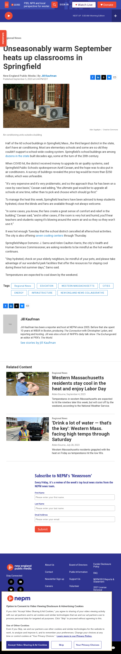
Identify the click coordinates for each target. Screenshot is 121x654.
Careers (49, 586)
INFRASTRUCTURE (42, 293)
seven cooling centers (49, 235)
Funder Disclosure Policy (102, 565)
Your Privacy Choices (87, 645)
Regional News (12, 38)
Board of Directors (78, 565)
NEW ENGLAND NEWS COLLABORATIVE (82, 293)
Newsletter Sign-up (54, 579)
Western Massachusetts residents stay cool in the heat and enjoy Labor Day (79, 383)
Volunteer (74, 586)
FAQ (95, 573)
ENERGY (19, 293)
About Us (49, 565)
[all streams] (116, 15)
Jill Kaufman (49, 75)
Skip (61, 645)
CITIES (106, 286)
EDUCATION (46, 286)
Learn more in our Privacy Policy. (74, 636)
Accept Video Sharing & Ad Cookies (27, 645)
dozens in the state (17, 156)
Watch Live (85, 5)
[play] (8, 16)
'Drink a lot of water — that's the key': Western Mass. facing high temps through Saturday (81, 431)
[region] (57, 621)
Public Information (78, 572)
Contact (49, 572)
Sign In (64, 4)
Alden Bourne (59, 394)
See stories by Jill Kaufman (38, 342)
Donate (108, 4)
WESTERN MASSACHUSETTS (78, 286)
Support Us (74, 579)
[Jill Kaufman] (10, 324)
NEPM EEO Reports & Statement (103, 580)
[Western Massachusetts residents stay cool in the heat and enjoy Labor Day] (27, 384)
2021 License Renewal (100, 588)
